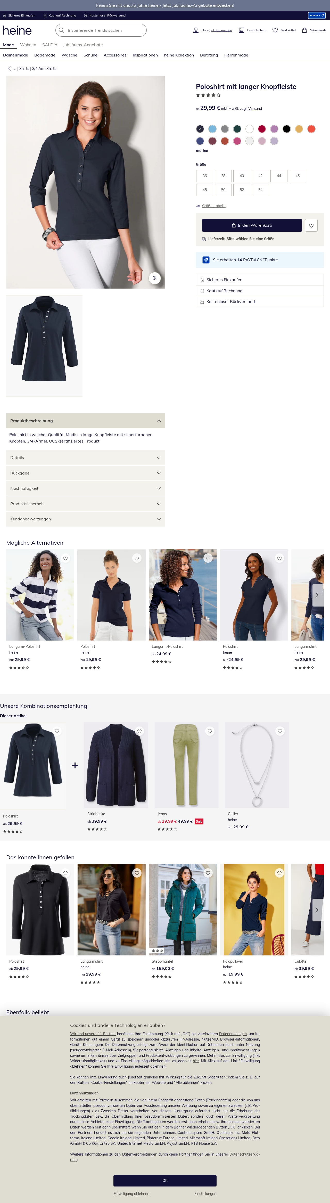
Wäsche (69, 55)
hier (196, 1061)
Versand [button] (255, 108)
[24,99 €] (183, 595)
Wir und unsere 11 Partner (93, 1034)
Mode (8, 44)
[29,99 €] (40, 595)
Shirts (24, 68)
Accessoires (115, 55)
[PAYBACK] (317, 15)
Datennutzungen (233, 1034)
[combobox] (112, 30)
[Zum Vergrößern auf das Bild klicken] (154, 278)
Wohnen (28, 44)
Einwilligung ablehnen (131, 1193)
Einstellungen (205, 1193)
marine (202, 150)
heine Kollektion (179, 55)
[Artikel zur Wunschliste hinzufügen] (311, 225)
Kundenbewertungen (30, 518)
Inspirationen (145, 55)
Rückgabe (20, 473)
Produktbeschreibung (31, 420)
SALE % (49, 44)
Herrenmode (236, 55)
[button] (8, 68)
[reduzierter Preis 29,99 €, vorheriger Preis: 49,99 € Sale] (186, 765)
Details (17, 457)
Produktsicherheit (27, 503)
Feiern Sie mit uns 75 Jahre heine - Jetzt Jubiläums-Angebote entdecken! (165, 5)
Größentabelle (214, 206)
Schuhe (90, 55)
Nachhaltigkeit (24, 488)
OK (165, 1180)
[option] (200, 129)
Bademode (44, 55)
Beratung (209, 55)
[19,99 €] (111, 595)
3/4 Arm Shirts (44, 68)
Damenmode (15, 55)
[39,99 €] (116, 765)
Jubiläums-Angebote (83, 44)
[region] (165, 1109)
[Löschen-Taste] (141, 30)
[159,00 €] (183, 909)
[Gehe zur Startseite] (17, 30)
